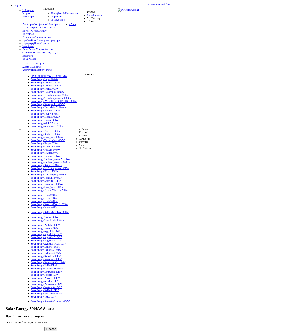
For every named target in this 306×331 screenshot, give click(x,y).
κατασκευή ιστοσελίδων (160, 3)
